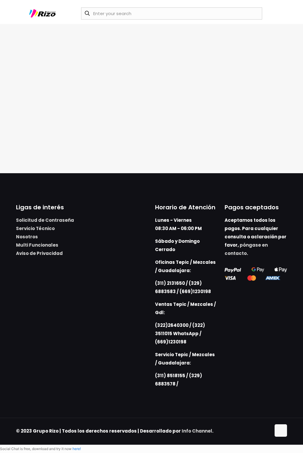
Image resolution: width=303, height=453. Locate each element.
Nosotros (27, 237)
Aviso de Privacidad (39, 253)
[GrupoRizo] (43, 13)
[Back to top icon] (281, 430)
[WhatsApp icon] (254, 431)
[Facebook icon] (260, 431)
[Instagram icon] (266, 431)
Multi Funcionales (37, 245)
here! (76, 448)
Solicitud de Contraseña (45, 220)
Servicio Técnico (35, 228)
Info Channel (197, 431)
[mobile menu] (279, 13)
